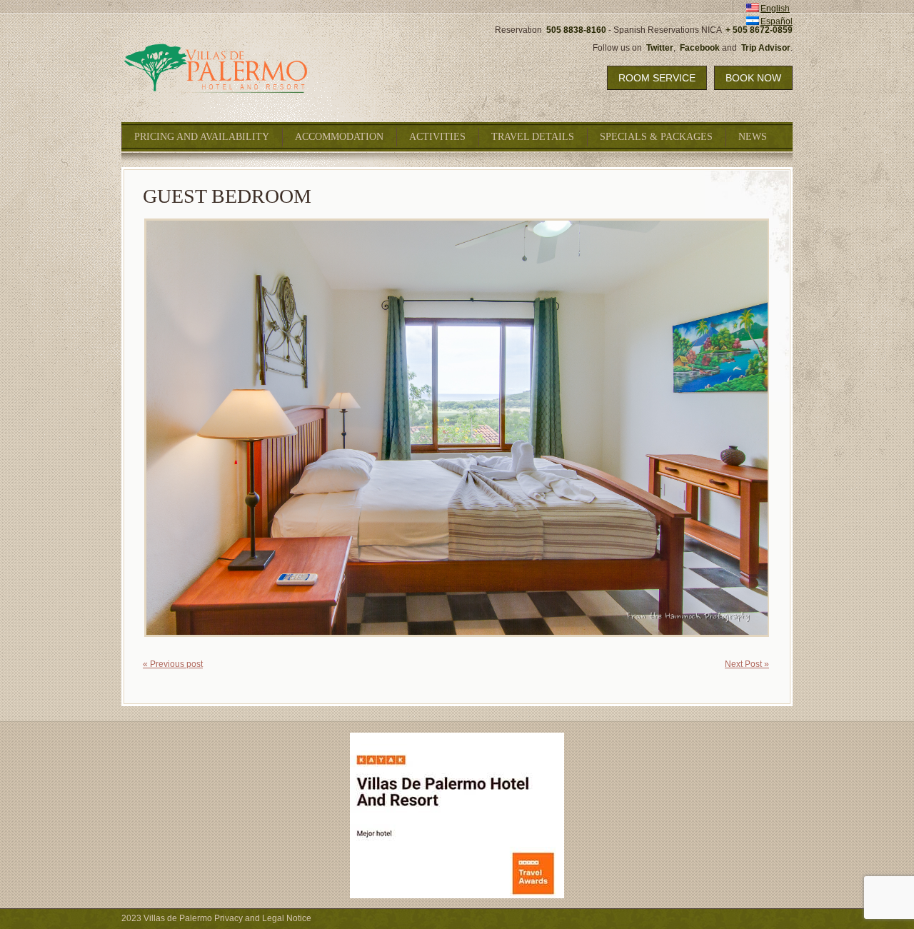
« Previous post (173, 664)
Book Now (753, 78)
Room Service (656, 78)
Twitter (659, 48)
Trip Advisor (765, 48)
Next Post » (747, 664)
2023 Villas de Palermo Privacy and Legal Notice (216, 918)
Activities (437, 136)
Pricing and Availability (201, 136)
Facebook (700, 48)
